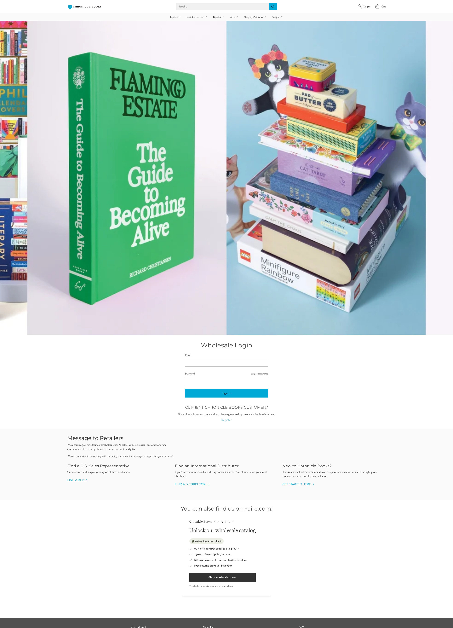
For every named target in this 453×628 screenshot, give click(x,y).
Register (226, 420)
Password (190, 373)
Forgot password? (259, 373)
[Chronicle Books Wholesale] (85, 6)
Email (188, 355)
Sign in (226, 393)
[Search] (273, 6)
